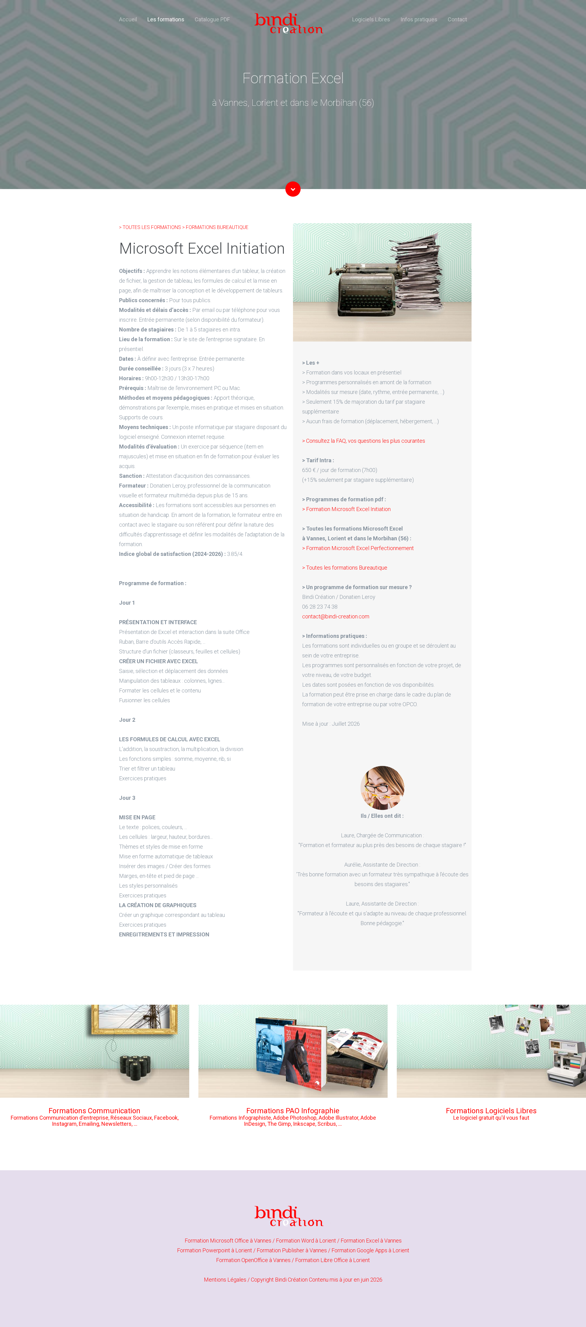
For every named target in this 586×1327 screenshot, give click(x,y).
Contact (457, 19)
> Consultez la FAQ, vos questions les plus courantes (363, 441)
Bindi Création (291, 1279)
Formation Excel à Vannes (371, 1240)
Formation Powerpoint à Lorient (215, 1250)
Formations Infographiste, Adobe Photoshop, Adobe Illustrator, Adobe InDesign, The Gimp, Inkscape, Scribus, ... (293, 1120)
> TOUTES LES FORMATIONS (150, 227)
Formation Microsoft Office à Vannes (229, 1240)
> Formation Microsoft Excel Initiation (346, 509)
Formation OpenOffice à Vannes (254, 1260)
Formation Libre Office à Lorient (332, 1260)
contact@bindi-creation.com (335, 616)
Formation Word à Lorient (306, 1240)
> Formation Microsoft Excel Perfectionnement (358, 548)
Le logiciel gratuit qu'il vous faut (491, 1117)
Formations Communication (94, 1111)
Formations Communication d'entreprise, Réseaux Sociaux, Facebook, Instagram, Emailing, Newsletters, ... (95, 1120)
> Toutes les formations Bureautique (344, 567)
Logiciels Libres (371, 19)
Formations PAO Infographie (292, 1111)
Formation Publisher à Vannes (292, 1250)
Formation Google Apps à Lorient (370, 1250)
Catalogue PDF (212, 19)
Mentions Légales (225, 1279)
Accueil (128, 19)
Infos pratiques (418, 19)
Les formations (165, 19)
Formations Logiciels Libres (491, 1111)
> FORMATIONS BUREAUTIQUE (215, 227)
